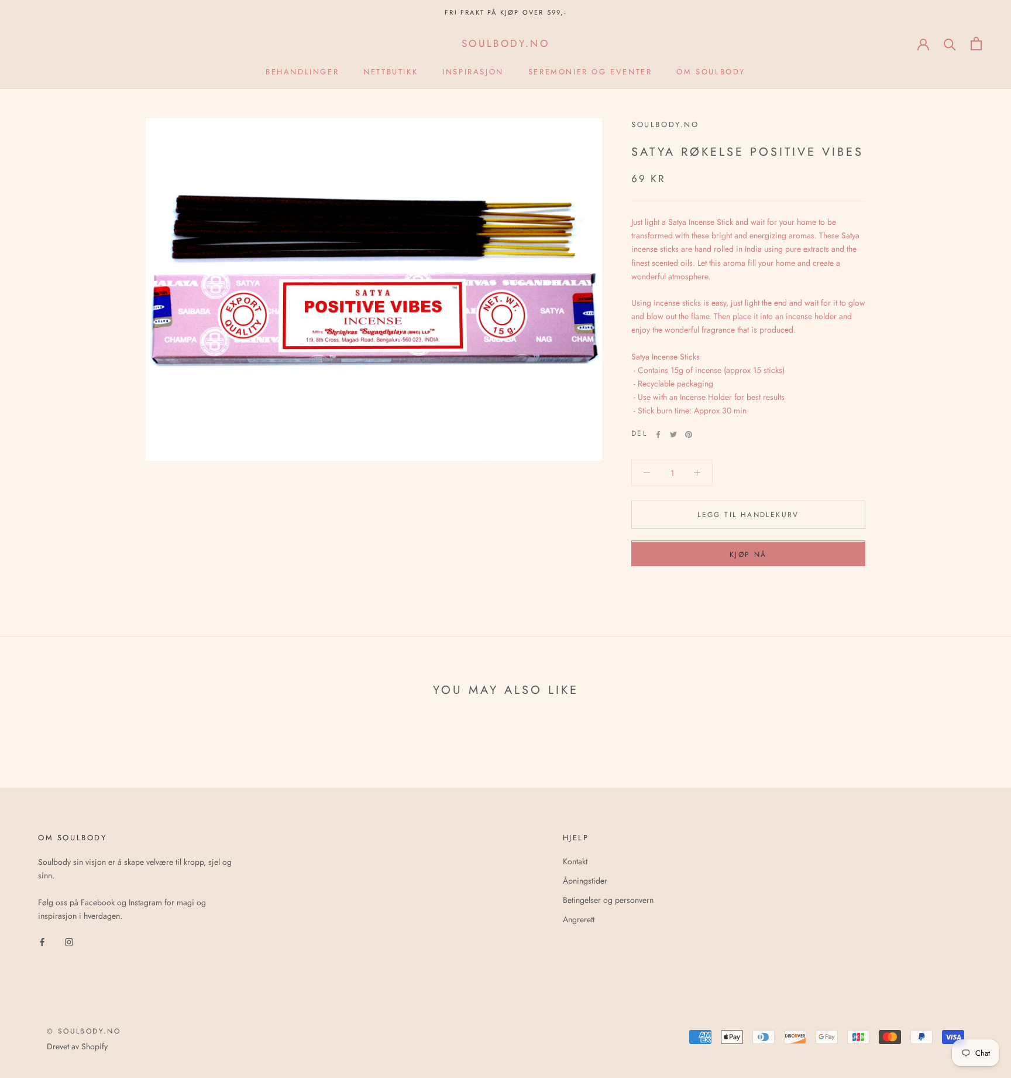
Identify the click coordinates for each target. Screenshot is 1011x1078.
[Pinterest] (688, 434)
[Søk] (950, 43)
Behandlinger (302, 71)
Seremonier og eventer (590, 71)
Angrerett (578, 919)
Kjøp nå (748, 555)
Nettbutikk (390, 71)
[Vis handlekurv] (976, 43)
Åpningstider (585, 881)
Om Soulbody (710, 71)
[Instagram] (69, 941)
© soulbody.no (84, 1031)
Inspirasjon (473, 71)
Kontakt (575, 861)
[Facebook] (658, 434)
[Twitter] (673, 434)
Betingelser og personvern (608, 900)
